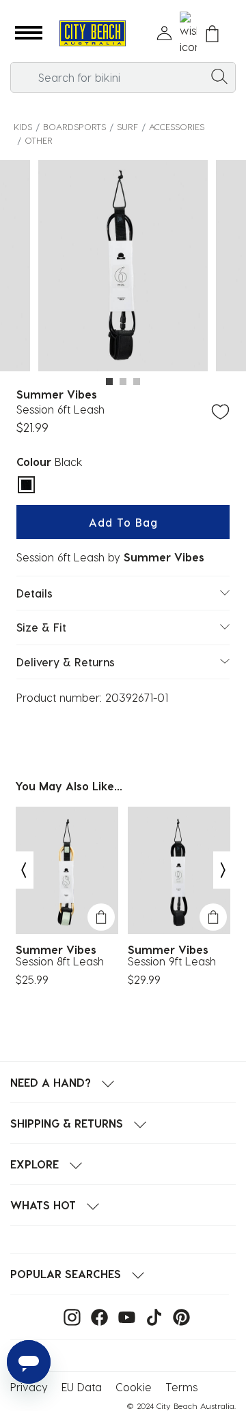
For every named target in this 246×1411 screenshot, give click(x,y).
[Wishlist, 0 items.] (188, 33)
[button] (28, 33)
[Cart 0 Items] (212, 33)
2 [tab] (123, 381)
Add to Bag (123, 522)
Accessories (176, 126)
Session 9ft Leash (172, 961)
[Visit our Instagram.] (69, 1315)
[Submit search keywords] (219, 75)
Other (39, 140)
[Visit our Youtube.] (123, 1315)
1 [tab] (109, 381)
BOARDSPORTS (74, 126)
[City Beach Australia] (92, 33)
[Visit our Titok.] (151, 1315)
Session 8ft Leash (60, 961)
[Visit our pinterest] (178, 1315)
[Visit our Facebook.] (96, 1315)
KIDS (23, 126)
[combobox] (123, 77)
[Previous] (23, 870)
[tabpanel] (123, 268)
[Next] (223, 870)
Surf (127, 126)
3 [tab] (136, 381)
